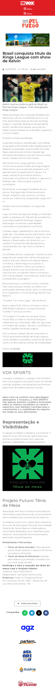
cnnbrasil (15, 349)
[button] (27, 8)
